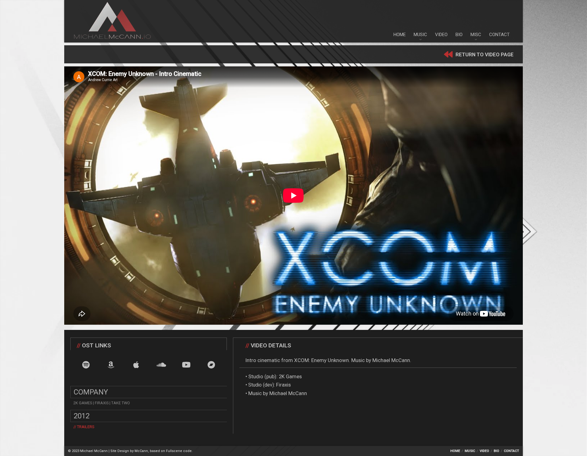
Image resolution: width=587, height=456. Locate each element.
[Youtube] (186, 364)
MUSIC (420, 34)
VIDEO (441, 34)
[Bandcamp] (211, 364)
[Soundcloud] (161, 364)
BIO (459, 34)
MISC (476, 34)
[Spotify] (86, 364)
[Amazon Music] (111, 364)
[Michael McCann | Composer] (112, 21)
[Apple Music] (136, 364)
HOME (399, 34)
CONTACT (499, 34)
